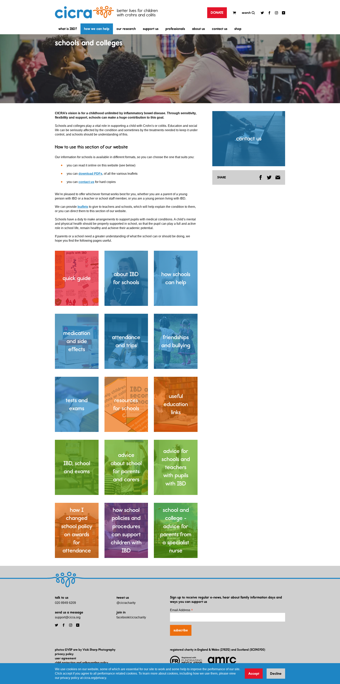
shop (237, 29)
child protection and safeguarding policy (81, 663)
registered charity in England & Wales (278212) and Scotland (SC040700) (217, 650)
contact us (219, 29)
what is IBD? (67, 29)
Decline (276, 673)
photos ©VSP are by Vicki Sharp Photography (85, 650)
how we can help (96, 29)
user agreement (65, 658)
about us (198, 29)
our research (126, 29)
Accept (253, 673)
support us (150, 29)
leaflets (83, 206)
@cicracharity (126, 602)
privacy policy (64, 654)
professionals (175, 29)
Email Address (181, 610)
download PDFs (90, 173)
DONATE (217, 12)
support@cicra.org (67, 617)
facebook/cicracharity (131, 617)
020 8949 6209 (65, 602)
